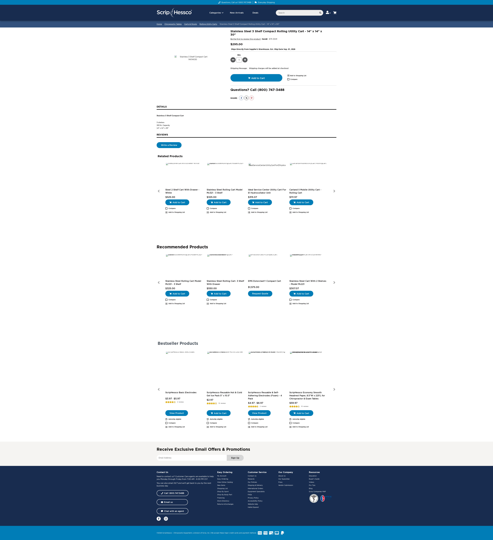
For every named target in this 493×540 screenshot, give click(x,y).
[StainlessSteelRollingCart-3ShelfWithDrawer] (226, 266)
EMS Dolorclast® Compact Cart (264, 281)
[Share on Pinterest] (251, 98)
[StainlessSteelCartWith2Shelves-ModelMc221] (308, 266)
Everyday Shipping (266, 2)
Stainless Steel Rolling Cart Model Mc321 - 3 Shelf (225, 191)
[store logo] (174, 13)
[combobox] (299, 13)
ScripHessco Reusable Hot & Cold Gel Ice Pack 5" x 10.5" (224, 394)
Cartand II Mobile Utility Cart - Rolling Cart (305, 191)
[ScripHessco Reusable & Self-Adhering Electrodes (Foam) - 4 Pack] (267, 370)
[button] (328, 13)
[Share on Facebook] (241, 98)
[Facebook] (159, 519)
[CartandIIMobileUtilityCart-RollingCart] (308, 175)
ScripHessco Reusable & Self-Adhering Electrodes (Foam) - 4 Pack (265, 395)
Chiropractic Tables (173, 24)
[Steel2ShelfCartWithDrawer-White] (184, 175)
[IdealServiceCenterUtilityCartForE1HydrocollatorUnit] (267, 175)
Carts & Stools (190, 24)
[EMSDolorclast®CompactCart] (267, 266)
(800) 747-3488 (271, 89)
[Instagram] (166, 519)
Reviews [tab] (162, 134)
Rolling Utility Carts (208, 24)
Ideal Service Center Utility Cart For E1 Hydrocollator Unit (267, 191)
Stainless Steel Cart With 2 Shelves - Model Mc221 (307, 282)
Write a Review (169, 145)
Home (159, 24)
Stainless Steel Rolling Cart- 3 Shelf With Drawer (225, 282)
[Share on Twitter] (246, 98)
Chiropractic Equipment (183, 533)
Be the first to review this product (245, 39)
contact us (169, 476)
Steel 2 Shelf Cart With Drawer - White (182, 191)
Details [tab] (162, 106)
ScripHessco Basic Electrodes (180, 392)
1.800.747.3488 (244, 2)
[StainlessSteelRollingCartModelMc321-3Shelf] (226, 175)
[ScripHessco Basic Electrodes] (184, 370)
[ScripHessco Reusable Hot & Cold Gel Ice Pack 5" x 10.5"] (226, 370)
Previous (159, 191)
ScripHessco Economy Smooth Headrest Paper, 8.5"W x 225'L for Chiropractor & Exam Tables (307, 395)
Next (334, 191)
